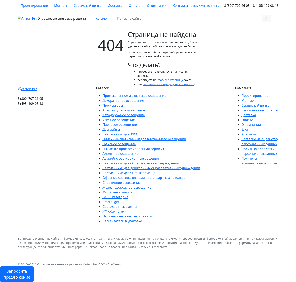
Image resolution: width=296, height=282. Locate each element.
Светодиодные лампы (119, 206)
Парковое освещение (119, 124)
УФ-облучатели (114, 211)
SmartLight (110, 202)
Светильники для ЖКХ (119, 134)
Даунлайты (111, 129)
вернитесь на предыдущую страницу (169, 84)
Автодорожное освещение (123, 115)
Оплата (135, 5)
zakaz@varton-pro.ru (205, 6)
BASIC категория (115, 197)
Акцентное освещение (120, 153)
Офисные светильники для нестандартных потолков (143, 177)
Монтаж (60, 5)
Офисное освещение (119, 144)
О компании (156, 5)
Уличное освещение (118, 120)
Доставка (115, 5)
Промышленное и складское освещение (134, 95)
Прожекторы (112, 105)
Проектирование (34, 5)
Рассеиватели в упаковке (122, 221)
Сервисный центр (87, 5)
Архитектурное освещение (123, 110)
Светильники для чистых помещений (131, 173)
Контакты (180, 5)
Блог (245, 129)
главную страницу (170, 80)
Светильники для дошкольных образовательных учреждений (151, 168)
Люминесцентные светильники (127, 216)
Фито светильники (117, 192)
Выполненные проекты (259, 110)
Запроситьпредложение (16, 274)
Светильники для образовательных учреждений (140, 163)
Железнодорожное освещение (126, 187)
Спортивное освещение (121, 182)
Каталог (102, 18)
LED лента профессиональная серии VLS (134, 149)
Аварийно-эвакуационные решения (130, 158)
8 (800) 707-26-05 (237, 5)
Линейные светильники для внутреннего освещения (144, 139)
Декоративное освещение (123, 100)
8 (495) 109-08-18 (265, 5)
